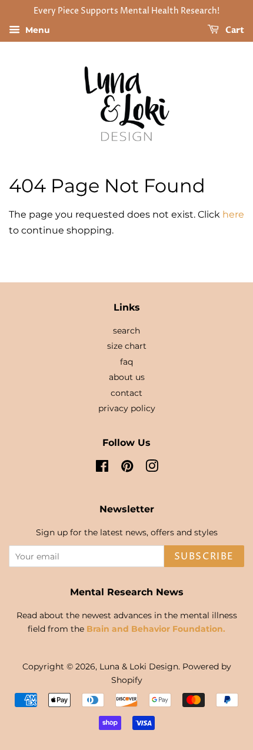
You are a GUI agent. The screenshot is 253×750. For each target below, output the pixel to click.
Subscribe (204, 556)
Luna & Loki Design (138, 666)
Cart (234, 30)
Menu (36, 30)
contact (126, 393)
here (233, 214)
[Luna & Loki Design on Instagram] (151, 468)
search (126, 330)
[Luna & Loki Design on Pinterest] (127, 468)
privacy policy (126, 408)
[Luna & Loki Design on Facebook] (102, 468)
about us (127, 377)
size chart (127, 346)
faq (126, 361)
